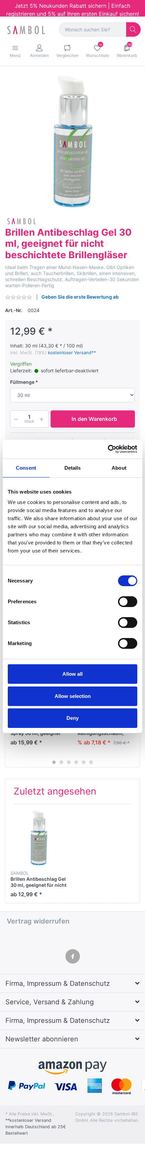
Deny (72, 718)
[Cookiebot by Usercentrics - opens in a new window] (107, 449)
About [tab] (119, 468)
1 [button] (54, 762)
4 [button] (76, 762)
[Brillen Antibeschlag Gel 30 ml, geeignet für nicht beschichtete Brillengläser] (72, 141)
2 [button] (61, 762)
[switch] (127, 601)
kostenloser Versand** (72, 352)
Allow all (72, 674)
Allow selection (73, 696)
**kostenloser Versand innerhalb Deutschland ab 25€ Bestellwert (35, 1127)
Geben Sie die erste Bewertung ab (80, 297)
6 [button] (91, 762)
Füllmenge (22, 382)
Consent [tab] (26, 468)
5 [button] (83, 762)
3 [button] (68, 762)
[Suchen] (133, 29)
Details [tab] (72, 468)
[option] (72, 141)
